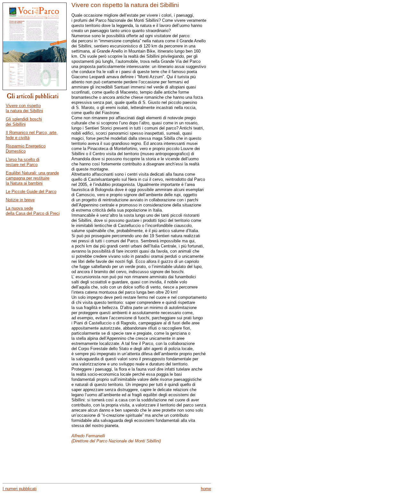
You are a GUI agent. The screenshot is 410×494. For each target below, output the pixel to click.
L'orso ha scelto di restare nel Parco (22, 162)
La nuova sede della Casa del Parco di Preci (33, 211)
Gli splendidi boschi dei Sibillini (24, 122)
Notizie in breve (20, 199)
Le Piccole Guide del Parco (31, 191)
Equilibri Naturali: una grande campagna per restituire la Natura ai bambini (32, 178)
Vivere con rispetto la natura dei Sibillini (24, 108)
